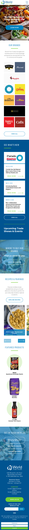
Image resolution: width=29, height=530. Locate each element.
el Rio (20, 100)
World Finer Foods (6, 2)
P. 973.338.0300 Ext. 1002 (14, 476)
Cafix (20, 122)
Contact (14, 493)
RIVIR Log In (14, 499)
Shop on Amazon (14, 262)
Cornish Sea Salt (9, 89)
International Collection (9, 67)
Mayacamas (14, 111)
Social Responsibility (14, 492)
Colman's (20, 89)
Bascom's (20, 67)
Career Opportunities (14, 488)
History (14, 490)
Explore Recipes (14, 300)
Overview (14, 487)
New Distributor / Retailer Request (14, 440)
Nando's (14, 78)
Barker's (9, 100)
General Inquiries (14, 451)
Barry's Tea (9, 122)
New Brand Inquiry (14, 446)
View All (14, 134)
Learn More (14, 27)
